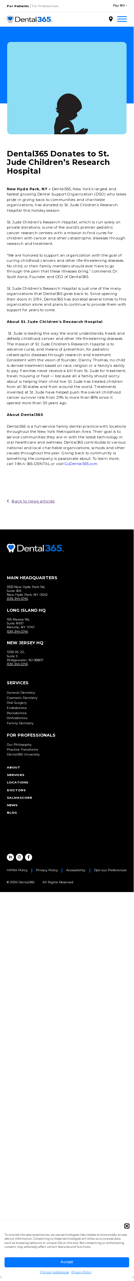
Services (15, 775)
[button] (127, 1226)
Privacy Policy (81, 1272)
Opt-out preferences (54, 1272)
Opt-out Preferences (110, 870)
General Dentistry (21, 692)
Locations (17, 782)
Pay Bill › (120, 5)
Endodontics (17, 708)
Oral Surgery (17, 702)
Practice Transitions (22, 749)
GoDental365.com (81, 463)
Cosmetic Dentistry (22, 698)
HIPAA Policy (17, 870)
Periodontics (17, 713)
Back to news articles (33, 501)
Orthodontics (17, 718)
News (12, 805)
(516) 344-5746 (17, 598)
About (13, 767)
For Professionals (45, 6)
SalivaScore (19, 797)
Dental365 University (23, 754)
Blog (12, 812)
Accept (67, 1262)
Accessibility (75, 870)
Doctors (16, 790)
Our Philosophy (19, 744)
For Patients (18, 6)
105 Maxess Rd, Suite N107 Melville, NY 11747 (21, 623)
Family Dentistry (20, 723)
